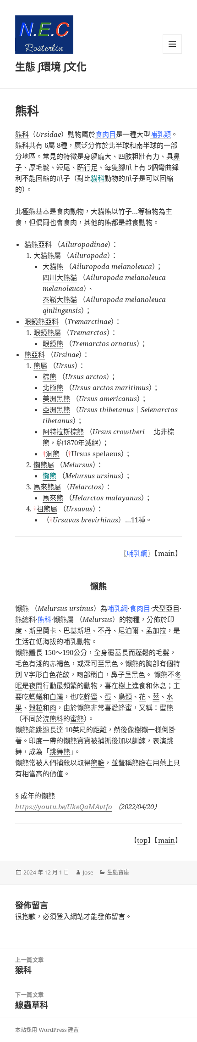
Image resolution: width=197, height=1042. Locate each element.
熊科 (22, 134)
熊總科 (25, 619)
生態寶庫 (118, 872)
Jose (88, 872)
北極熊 (25, 211)
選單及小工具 (172, 44)
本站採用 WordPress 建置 (47, 1030)
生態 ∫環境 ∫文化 (51, 66)
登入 (63, 916)
